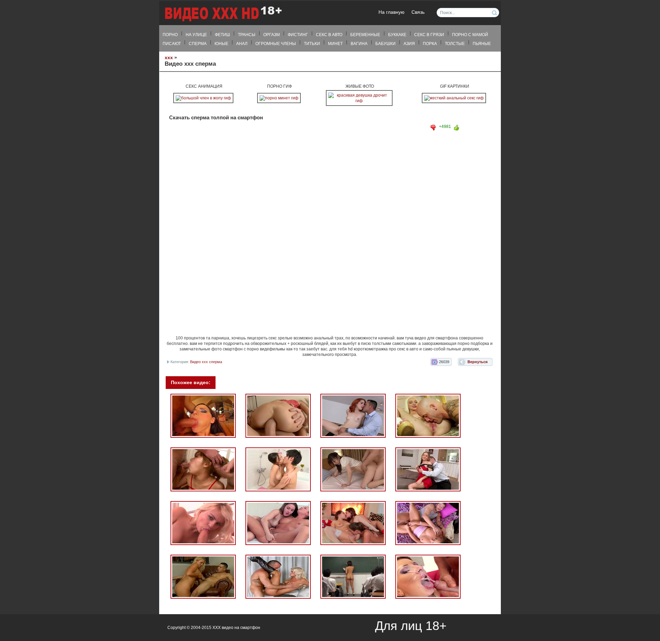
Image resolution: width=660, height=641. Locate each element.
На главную (391, 12)
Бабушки (385, 43)
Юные (221, 43)
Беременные (365, 34)
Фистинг (298, 34)
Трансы (246, 34)
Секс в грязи (429, 34)
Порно (170, 34)
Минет (335, 43)
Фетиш (222, 34)
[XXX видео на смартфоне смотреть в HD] (223, 14)
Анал (242, 43)
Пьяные (482, 43)
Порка (430, 43)
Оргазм (271, 34)
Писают (172, 43)
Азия (409, 43)
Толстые (455, 43)
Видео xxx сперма (206, 362)
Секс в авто (329, 34)
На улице (196, 34)
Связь (418, 12)
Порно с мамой (470, 34)
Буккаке (397, 34)
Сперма (198, 43)
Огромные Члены (275, 43)
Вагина (359, 43)
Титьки (312, 43)
